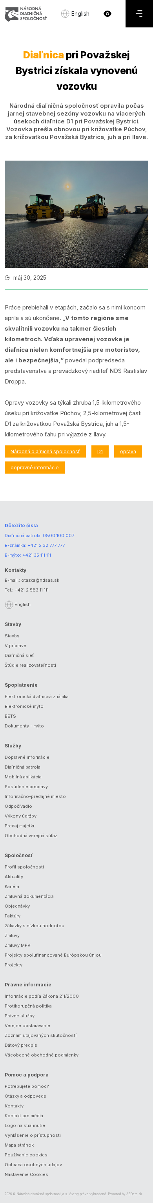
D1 (100, 451)
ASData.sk (134, 1194)
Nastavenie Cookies (26, 1174)
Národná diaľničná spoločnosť (45, 451)
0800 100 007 (58, 535)
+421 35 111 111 (36, 555)
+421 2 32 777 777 (46, 545)
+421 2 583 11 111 (32, 590)
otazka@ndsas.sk (40, 580)
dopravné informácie (35, 467)
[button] (107, 14)
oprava (128, 451)
